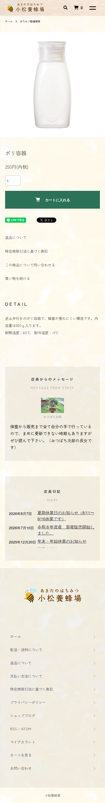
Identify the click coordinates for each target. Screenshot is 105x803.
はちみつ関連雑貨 (30, 21)
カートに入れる (57, 199)
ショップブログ (22, 715)
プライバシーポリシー (28, 702)
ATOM (26, 728)
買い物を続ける (17, 278)
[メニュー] (92, 7)
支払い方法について (26, 676)
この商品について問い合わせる (30, 264)
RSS (13, 728)
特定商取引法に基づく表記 (26, 251)
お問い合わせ (21, 768)
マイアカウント (22, 741)
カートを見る (21, 754)
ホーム (9, 21)
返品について (16, 237)
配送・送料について (26, 649)
